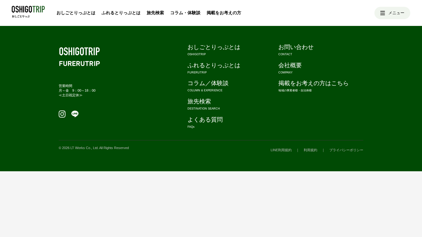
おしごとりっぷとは (76, 12)
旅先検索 (155, 12)
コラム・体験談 (185, 12)
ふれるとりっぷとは (121, 12)
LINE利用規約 (281, 150)
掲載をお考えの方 (224, 12)
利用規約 (310, 150)
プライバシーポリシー (346, 150)
